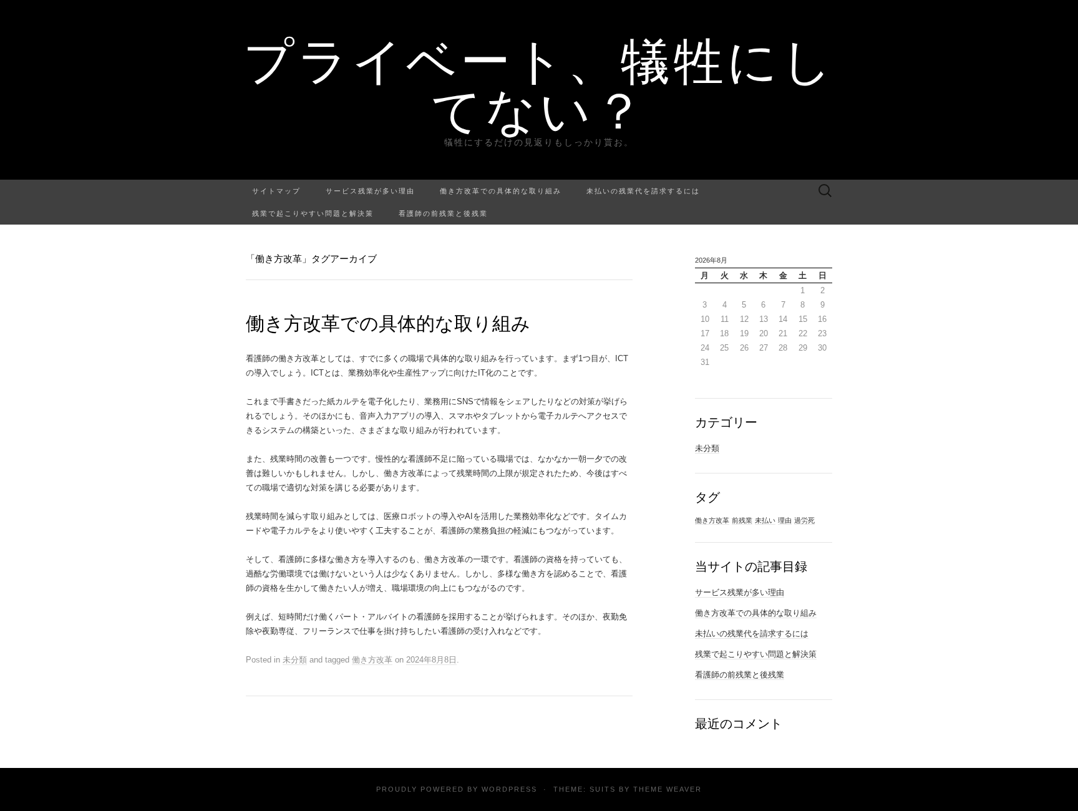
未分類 (295, 659)
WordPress (509, 789)
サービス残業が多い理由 (370, 191)
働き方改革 (372, 659)
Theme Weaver (667, 789)
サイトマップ (276, 191)
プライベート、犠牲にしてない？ (539, 84)
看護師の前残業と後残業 (443, 213)
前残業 (742, 520)
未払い (765, 520)
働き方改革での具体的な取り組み (500, 191)
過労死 (804, 520)
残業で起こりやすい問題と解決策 (313, 213)
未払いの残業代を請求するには (643, 191)
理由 (785, 520)
